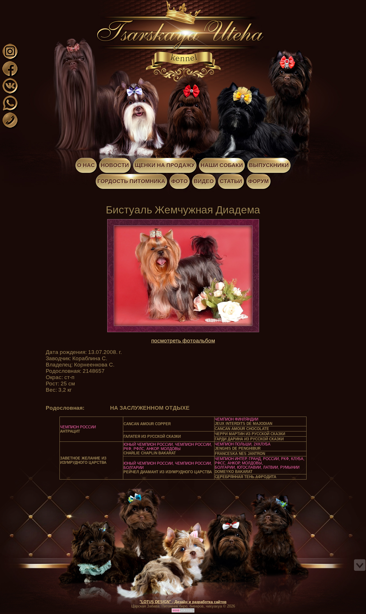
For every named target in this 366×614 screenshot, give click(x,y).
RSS (51, 3)
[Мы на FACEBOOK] (10, 75)
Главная (33, 3)
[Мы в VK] (10, 93)
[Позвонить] (10, 127)
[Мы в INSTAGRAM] (10, 58)
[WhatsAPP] (10, 110)
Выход (45, 3)
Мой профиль (39, 3)
